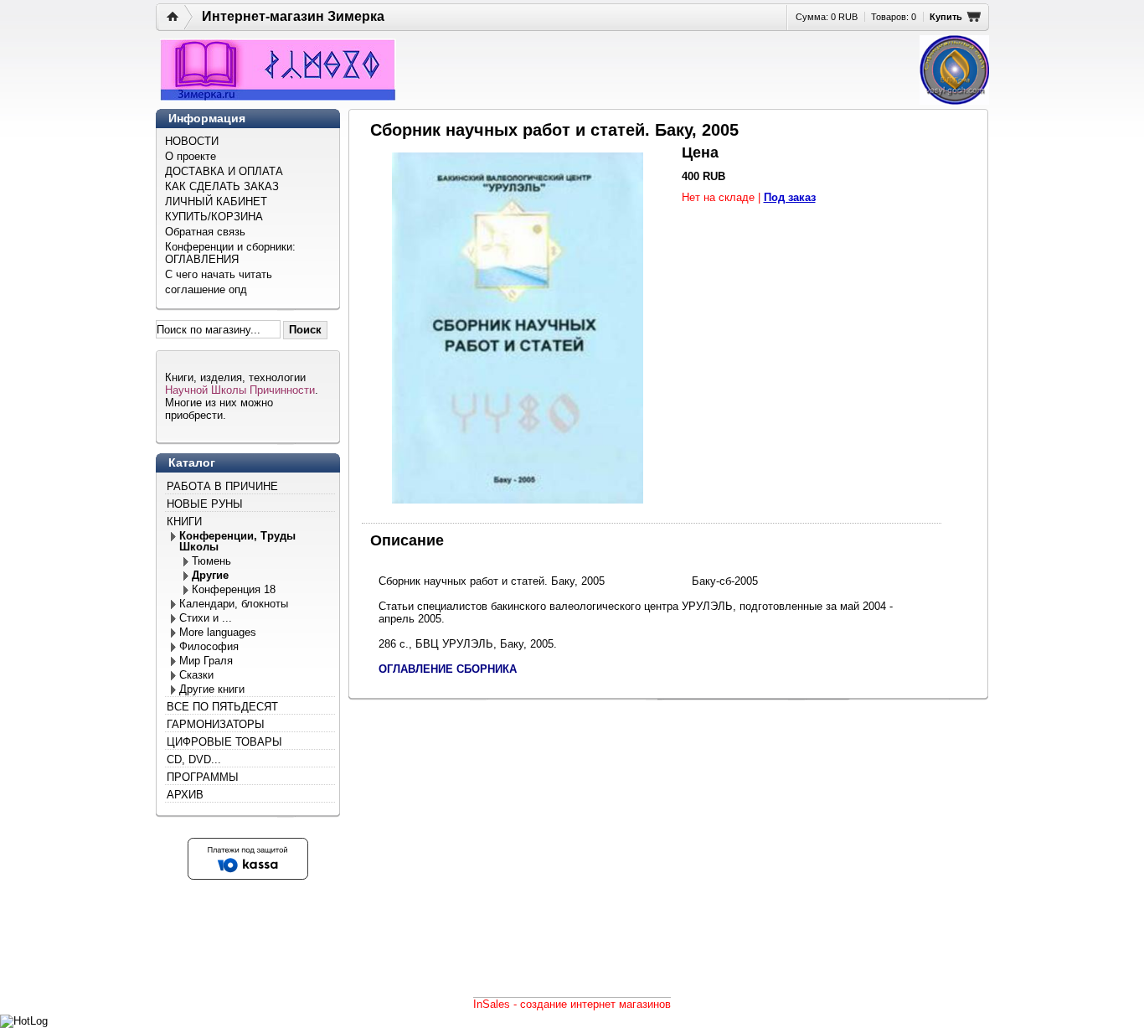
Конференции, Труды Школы (237, 541)
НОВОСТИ (192, 141)
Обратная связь (205, 231)
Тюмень (211, 561)
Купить (946, 17)
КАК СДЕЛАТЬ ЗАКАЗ (222, 186)
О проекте (190, 156)
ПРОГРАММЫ (203, 777)
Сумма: (827, 17)
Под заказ (790, 197)
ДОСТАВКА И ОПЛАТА (224, 171)
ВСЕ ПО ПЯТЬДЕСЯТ (222, 706)
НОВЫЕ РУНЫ (205, 504)
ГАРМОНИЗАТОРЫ (216, 724)
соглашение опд (206, 289)
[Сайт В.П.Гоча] (954, 70)
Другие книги (212, 689)
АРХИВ (185, 794)
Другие (210, 575)
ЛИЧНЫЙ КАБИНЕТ (216, 201)
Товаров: (893, 17)
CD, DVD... (194, 759)
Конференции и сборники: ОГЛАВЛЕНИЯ (230, 253)
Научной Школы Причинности (240, 390)
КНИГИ (184, 521)
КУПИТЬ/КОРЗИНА (214, 216)
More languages (217, 632)
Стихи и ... (205, 618)
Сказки (196, 675)
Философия (209, 646)
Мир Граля (206, 660)
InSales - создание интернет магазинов (572, 1004)
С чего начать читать (218, 274)
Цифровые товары (224, 742)
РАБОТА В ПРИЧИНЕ (222, 486)
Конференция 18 (234, 589)
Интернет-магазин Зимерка (293, 16)
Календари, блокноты (233, 603)
